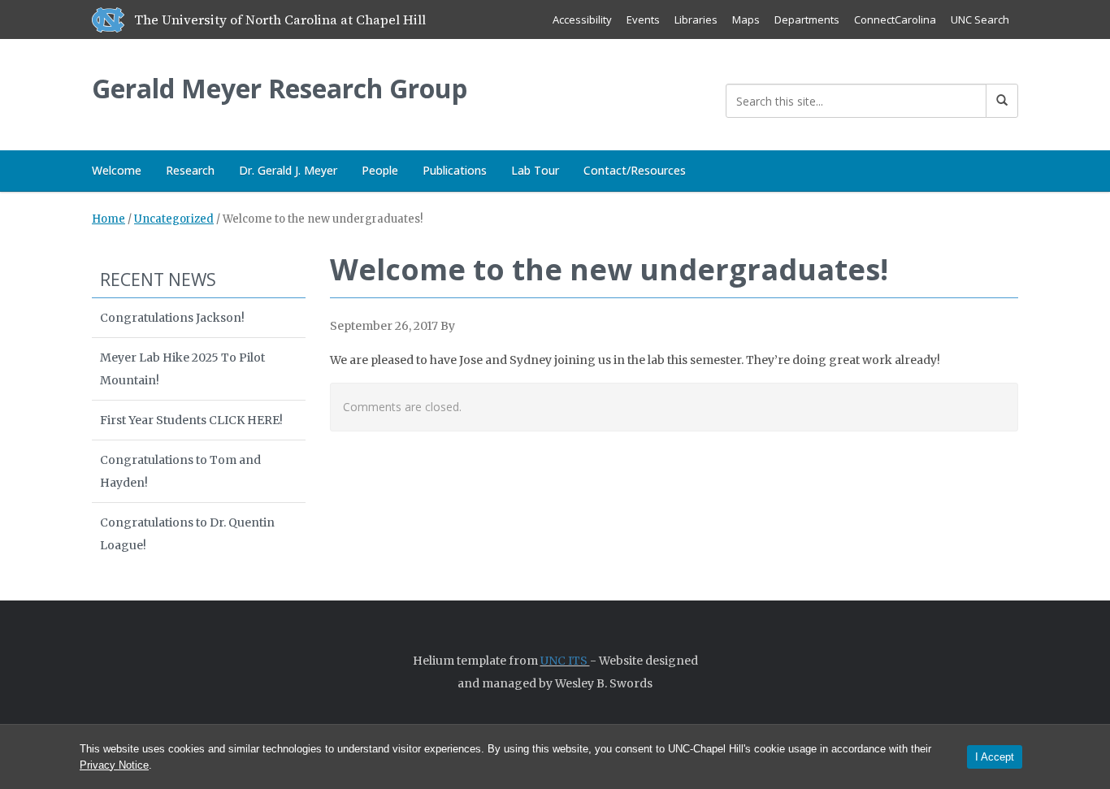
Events (643, 19)
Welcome (116, 170)
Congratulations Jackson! (172, 317)
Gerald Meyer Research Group (279, 88)
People (380, 170)
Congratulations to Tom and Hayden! (180, 471)
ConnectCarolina (895, 19)
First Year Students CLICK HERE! (191, 420)
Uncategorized (174, 219)
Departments (806, 19)
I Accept (994, 757)
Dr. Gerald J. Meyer (288, 170)
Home (108, 219)
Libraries (696, 19)
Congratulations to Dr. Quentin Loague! (187, 534)
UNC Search (980, 19)
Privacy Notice (114, 765)
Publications (455, 170)
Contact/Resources (634, 170)
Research (190, 170)
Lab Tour (535, 170)
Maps (746, 19)
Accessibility (582, 19)
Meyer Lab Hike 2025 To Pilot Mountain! (182, 369)
